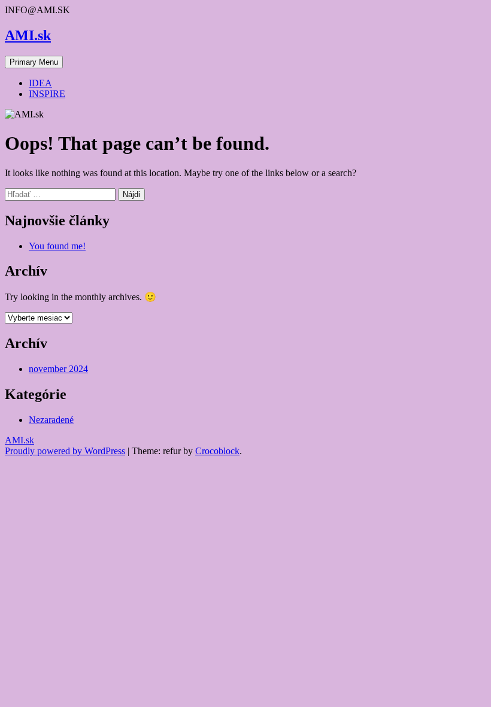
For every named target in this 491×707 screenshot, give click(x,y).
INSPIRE (47, 94)
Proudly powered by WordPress (65, 451)
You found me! (57, 246)
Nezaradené (51, 420)
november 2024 (58, 369)
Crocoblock (217, 451)
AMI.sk (28, 35)
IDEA (40, 83)
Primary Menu (34, 62)
